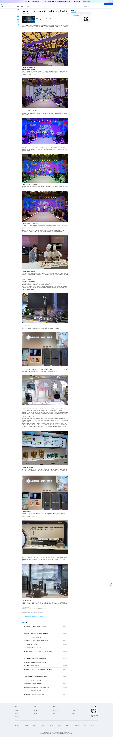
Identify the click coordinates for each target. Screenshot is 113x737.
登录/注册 (108, 4)
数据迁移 (92, 727)
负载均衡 (34, 727)
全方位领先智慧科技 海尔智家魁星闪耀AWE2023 (33, 683)
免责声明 (73, 710)
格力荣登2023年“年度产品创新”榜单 (30, 644)
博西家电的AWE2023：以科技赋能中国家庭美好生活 (33, 672)
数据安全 (26, 727)
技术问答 (16, 710)
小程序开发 (76, 727)
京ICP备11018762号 (65, 734)
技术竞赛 (35, 713)
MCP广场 (27, 6)
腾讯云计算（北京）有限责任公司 (50, 734)
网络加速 (59, 722)
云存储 (84, 722)
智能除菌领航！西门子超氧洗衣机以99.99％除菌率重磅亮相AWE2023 (36, 629)
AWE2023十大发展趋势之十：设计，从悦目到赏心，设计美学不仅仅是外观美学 (38, 651)
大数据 (67, 727)
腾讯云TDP (54, 713)
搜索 (101, 7)
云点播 (59, 727)
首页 (2, 6)
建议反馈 (97, 4)
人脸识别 (26, 725)
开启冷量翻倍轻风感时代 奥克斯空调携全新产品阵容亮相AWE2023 (36, 640)
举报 (67, 13)
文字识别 (51, 727)
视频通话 (59, 725)
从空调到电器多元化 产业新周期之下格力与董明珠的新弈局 (35, 626)
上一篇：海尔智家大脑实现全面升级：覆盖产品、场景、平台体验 (32, 616)
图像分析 (67, 725)
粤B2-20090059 (59, 733)
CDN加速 (51, 725)
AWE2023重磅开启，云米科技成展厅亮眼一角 (32, 637)
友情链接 (73, 713)
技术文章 (16, 708)
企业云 (43, 725)
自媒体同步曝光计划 (37, 708)
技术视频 (16, 713)
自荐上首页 (36, 711)
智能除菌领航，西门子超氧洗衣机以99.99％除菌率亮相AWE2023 (36, 633)
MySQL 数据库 (77, 725)
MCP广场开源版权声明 (75, 714)
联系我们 (73, 711)
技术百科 (16, 716)
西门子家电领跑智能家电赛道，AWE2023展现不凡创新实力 (35, 662)
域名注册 (26, 722)
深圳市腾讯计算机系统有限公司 (45, 733)
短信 (42, 727)
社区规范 (73, 708)
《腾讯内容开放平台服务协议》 (58, 610)
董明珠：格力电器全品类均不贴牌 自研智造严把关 (33, 690)
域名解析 (76, 722)
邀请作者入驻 (36, 710)
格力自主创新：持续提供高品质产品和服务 (32, 665)
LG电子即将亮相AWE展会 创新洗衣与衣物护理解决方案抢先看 (35, 676)
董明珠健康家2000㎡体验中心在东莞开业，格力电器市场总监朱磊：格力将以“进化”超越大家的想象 (38, 669)
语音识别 (92, 725)
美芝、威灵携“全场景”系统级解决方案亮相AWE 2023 (33, 647)
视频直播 (92, 722)
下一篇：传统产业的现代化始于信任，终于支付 (29, 617)
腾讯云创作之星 (55, 711)
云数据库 (67, 722)
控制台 (101, 4)
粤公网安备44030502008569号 (68, 733)
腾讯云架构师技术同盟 (56, 710)
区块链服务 (43, 722)
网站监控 (84, 727)
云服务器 (34, 722)
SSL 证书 (84, 725)
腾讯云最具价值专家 (56, 708)
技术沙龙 (16, 711)
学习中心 (16, 714)
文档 (93, 4)
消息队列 (51, 722)
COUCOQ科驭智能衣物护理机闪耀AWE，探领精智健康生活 (35, 658)
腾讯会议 (34, 725)
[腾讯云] (3, 4)
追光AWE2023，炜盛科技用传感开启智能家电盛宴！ (33, 655)
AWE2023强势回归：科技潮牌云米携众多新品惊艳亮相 (34, 694)
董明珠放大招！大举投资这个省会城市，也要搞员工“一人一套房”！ (36, 680)
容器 (64, 513)
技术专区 (16, 718)
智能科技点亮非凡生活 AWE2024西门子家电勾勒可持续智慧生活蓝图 (36, 687)
